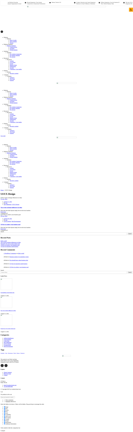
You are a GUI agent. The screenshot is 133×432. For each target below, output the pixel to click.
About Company (8, 372)
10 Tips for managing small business (9, 246)
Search (2, 231)
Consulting (2, 353)
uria (6, 203)
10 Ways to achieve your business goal (10, 224)
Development (10, 353)
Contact (5, 375)
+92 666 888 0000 (8, 386)
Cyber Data (6, 341)
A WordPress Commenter (10, 253)
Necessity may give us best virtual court (10, 243)
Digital (14, 353)
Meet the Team (7, 373)
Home (2, 190)
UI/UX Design (15, 204)
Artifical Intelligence (9, 338)
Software (18, 353)
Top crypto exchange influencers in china (11, 207)
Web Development (16, 221)
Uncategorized (7, 345)
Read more (3, 212)
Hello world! (4, 241)
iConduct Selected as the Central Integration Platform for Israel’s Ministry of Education (79, 3)
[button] (131, 10)
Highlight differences (10, 401)
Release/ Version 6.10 (50, 2)
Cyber (6, 353)
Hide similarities (9, 400)
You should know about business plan (19, 260)
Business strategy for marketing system (19, 256)
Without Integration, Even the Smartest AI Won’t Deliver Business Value (104, 3)
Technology (22, 353)
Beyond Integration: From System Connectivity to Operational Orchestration (30, 3)
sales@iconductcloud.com (10, 34)
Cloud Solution (7, 339)
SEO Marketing (7, 204)
